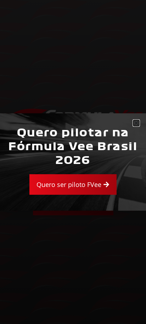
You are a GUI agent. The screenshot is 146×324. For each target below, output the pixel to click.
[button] (136, 123)
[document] (73, 162)
